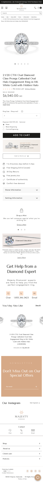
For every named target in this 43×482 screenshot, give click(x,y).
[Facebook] (27, 471)
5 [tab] (27, 63)
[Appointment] (6, 8)
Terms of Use (22, 479)
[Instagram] (31, 471)
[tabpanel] (21, 43)
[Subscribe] (36, 386)
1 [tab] (15, 63)
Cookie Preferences (8, 473)
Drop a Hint (21, 225)
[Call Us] (35, 8)
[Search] (40, 13)
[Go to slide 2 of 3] (21, 229)
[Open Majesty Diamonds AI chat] (38, 477)
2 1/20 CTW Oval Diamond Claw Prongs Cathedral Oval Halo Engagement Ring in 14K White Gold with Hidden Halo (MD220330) (21, 339)
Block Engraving (11, 127)
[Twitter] (39, 471)
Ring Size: (10, 111)
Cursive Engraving (12, 129)
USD (9, 471)
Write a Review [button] (30, 89)
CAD (5, 471)
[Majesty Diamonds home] (21, 8)
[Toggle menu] (3, 8)
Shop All (38, 305)
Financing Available (7, 469)
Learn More (21, 258)
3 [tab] (21, 63)
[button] (21, 146)
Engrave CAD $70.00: (14, 122)
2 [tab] (18, 63)
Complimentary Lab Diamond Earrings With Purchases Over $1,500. (21, 3)
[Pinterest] (35, 471)
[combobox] (20, 13)
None (7, 124)
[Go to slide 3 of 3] (24, 229)
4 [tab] (24, 63)
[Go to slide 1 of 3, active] (18, 229)
